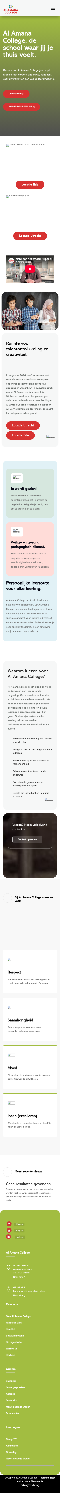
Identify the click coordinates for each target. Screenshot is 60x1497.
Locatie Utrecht (30, 235)
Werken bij (11, 1349)
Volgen (19, 1224)
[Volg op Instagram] (9, 1230)
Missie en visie (14, 1323)
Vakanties (11, 1381)
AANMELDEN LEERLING (20, 107)
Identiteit (10, 1329)
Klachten (10, 1355)
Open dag (11, 1452)
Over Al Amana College (18, 1316)
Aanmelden (12, 1446)
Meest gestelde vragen (18, 1407)
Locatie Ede (30, 184)
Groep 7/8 (11, 1439)
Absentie (10, 1394)
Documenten (13, 1413)
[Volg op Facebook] (9, 1223)
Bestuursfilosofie (15, 1336)
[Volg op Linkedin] (8, 1236)
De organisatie (14, 1342)
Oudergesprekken (15, 1388)
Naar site (18, 1277)
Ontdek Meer (15, 94)
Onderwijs (11, 1400)
